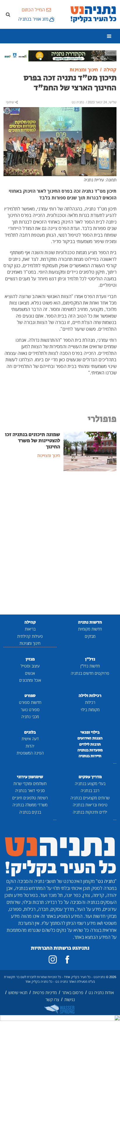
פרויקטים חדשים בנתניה (90, 673)
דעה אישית (30, 738)
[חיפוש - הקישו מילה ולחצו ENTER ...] (8, 14)
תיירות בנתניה (90, 756)
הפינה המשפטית (30, 753)
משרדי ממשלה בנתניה (30, 805)
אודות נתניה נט (101, 992)
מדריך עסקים (90, 777)
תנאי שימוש (17, 992)
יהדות (30, 746)
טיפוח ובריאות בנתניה (90, 805)
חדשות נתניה (90, 622)
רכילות (90, 702)
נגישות (69, 999)
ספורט (30, 696)
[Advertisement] (60, 543)
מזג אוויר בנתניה (33, 19)
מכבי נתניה (30, 716)
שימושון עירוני (30, 777)
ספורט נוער (30, 709)
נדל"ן (90, 659)
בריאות (30, 629)
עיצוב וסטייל (30, 666)
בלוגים (30, 732)
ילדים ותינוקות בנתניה (90, 812)
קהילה (30, 622)
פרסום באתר (72, 992)
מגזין (30, 659)
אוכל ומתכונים (30, 680)
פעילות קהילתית (30, 636)
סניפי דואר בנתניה (30, 790)
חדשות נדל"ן (90, 666)
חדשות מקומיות (90, 629)
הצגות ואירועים (90, 738)
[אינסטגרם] (53, 959)
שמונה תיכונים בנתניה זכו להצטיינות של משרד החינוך (32, 441)
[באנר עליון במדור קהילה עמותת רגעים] (60, 55)
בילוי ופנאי (90, 732)
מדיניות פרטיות (45, 992)
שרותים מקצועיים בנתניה (90, 798)
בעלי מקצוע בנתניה (90, 783)
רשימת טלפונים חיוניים (30, 798)
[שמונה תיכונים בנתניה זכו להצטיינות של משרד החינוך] (90, 451)
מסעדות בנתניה (90, 750)
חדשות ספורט (30, 702)
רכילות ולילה (90, 696)
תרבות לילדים (90, 744)
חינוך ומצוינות (30, 643)
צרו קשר (52, 999)
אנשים (30, 673)
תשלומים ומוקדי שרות (30, 783)
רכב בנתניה (90, 790)
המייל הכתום (33, 9)
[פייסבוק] (67, 959)
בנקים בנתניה (30, 812)
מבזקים (90, 636)
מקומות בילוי (90, 709)
